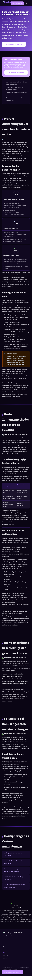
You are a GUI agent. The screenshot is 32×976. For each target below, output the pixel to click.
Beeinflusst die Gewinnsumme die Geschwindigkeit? (14, 886)
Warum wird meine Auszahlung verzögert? (13, 878)
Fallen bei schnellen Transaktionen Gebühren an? (15, 862)
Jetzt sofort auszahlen (14, 44)
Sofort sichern (17, 3)
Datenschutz (6, 961)
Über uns (5, 955)
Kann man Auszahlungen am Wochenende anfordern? (13, 870)
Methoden (6, 944)
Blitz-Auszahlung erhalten (11, 972)
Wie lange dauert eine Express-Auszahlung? (13, 854)
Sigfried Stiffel (16, 908)
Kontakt (5, 958)
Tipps (4, 947)
